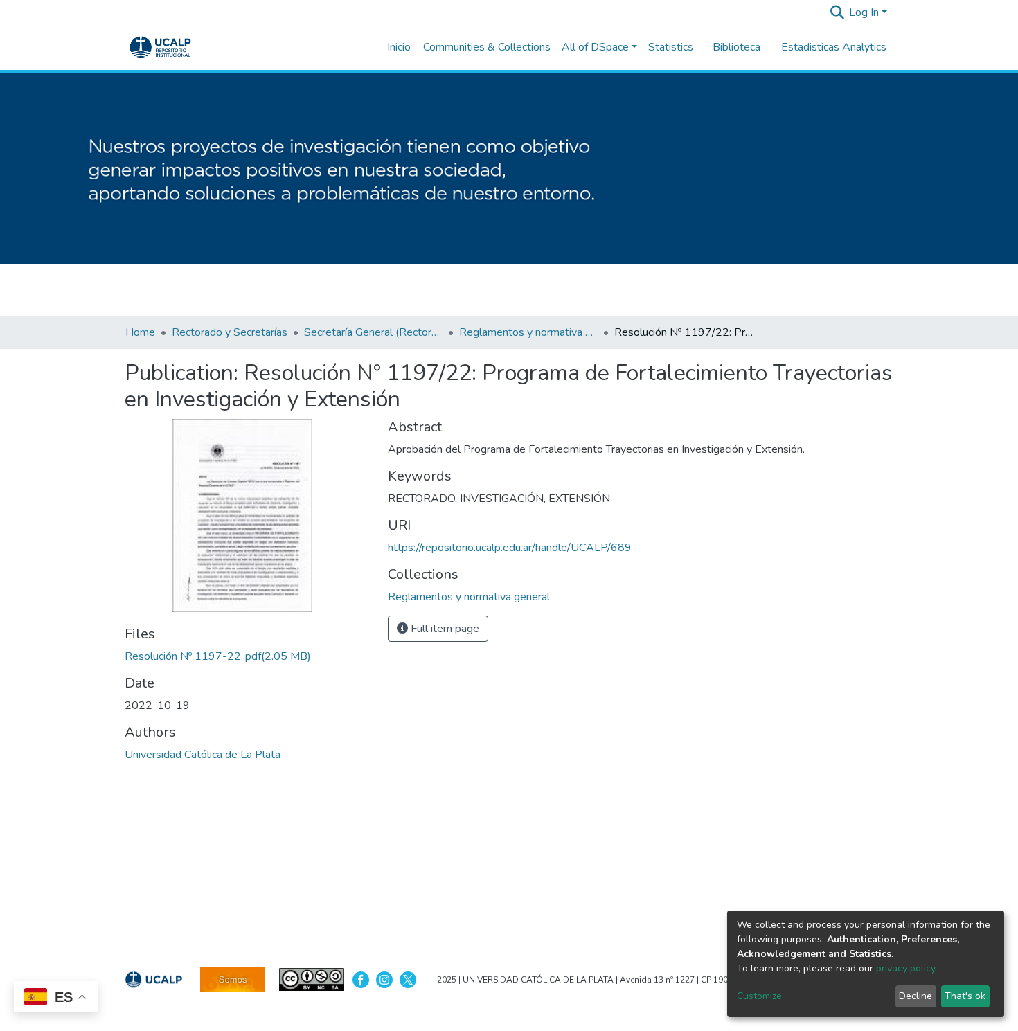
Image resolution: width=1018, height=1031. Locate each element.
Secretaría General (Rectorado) (373, 332)
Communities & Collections (487, 47)
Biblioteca (736, 47)
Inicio (399, 47)
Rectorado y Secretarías (229, 332)
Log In (864, 12)
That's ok (965, 996)
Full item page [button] (443, 628)
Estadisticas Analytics (833, 47)
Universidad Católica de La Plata (202, 754)
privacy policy (905, 968)
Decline (915, 996)
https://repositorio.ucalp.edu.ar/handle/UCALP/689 (510, 547)
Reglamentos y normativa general (528, 332)
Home (140, 332)
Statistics (670, 47)
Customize (759, 996)
